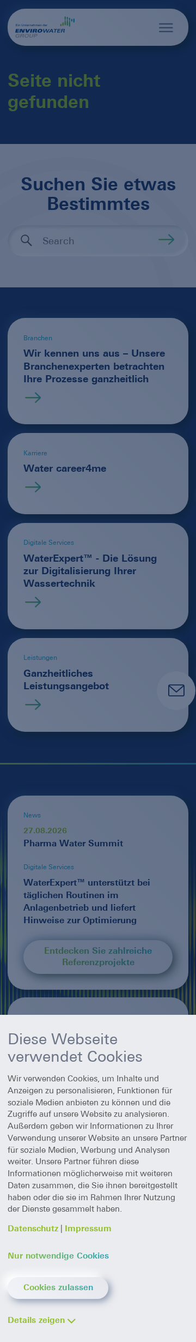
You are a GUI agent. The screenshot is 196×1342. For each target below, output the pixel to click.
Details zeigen (36, 1320)
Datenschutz (33, 1228)
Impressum (88, 1228)
